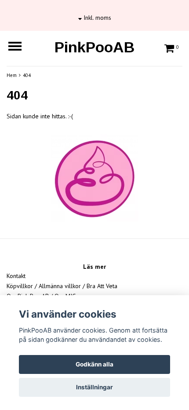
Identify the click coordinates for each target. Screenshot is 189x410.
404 (27, 75)
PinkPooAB (94, 47)
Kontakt (16, 276)
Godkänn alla (94, 364)
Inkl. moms (96, 18)
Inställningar (94, 387)
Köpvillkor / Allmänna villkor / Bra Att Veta (62, 286)
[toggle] (19, 47)
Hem (12, 75)
